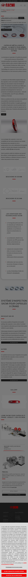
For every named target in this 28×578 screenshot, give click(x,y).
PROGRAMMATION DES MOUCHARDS (14, 567)
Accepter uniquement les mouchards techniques (14, 571)
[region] (14, 550)
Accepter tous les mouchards (14, 575)
